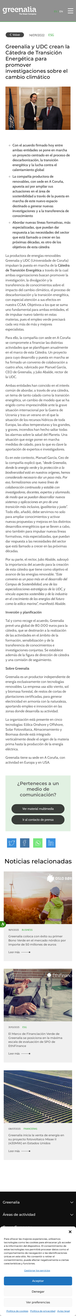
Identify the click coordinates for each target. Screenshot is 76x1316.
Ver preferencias (38, 1302)
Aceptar (38, 1281)
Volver (16, 34)
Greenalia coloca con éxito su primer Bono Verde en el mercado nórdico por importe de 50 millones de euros (37, 940)
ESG (51, 35)
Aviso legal (63, 1311)
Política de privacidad (42, 1311)
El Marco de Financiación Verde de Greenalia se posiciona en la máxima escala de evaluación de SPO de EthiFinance (35, 1040)
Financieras (30, 1128)
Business (27, 929)
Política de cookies (17, 1311)
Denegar (38, 1291)
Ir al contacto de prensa (38, 820)
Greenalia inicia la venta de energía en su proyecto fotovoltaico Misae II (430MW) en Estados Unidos (36, 1139)
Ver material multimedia (38, 809)
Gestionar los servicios (37, 1270)
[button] (70, 1231)
